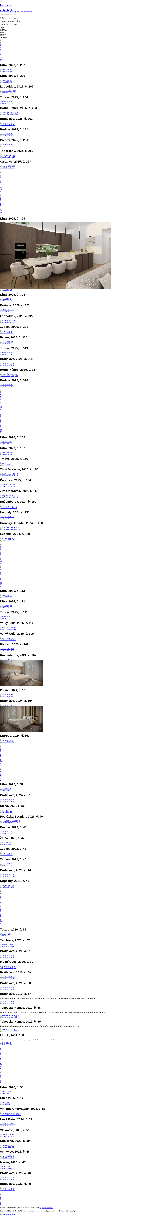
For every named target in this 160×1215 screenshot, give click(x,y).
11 (1, 584)
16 (1, 431)
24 (1, 57)
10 (1, 583)
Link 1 (2, 10)
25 (1, 59)
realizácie (24, 11)
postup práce (16, 11)
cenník (9, 11)
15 (1, 429)
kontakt (29, 11)
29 (1, 212)
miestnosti (3, 11)
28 (1, 210)
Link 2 (6, 10)
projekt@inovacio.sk (46, 1208)
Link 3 (10, 10)
